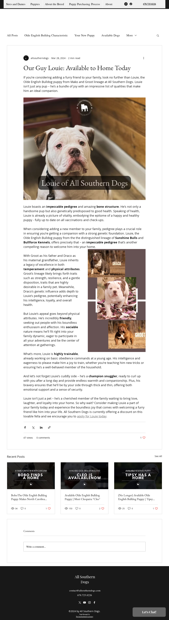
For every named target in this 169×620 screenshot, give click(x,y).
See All (158, 456)
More (129, 35)
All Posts (12, 35)
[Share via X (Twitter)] (33, 427)
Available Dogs (110, 35)
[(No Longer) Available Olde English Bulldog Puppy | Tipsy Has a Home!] (138, 475)
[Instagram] (126, 4)
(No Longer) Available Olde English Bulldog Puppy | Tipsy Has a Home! (135, 497)
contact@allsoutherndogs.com (85, 590)
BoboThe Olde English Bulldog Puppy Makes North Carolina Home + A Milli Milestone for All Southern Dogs (30, 497)
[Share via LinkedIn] (41, 427)
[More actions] (144, 58)
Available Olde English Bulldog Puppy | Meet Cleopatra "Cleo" (82, 497)
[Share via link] (49, 427)
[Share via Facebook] (25, 427)
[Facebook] (131, 4)
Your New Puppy (84, 35)
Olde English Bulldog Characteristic (46, 35)
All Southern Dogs (85, 579)
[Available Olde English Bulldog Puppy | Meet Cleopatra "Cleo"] (84, 475)
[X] (79, 602)
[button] (157, 35)
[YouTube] (84, 602)
